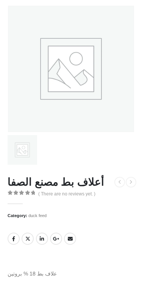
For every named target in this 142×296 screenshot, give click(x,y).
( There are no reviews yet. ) (66, 194)
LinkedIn (42, 239)
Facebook (14, 239)
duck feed (37, 215)
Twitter (28, 239)
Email (70, 239)
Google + (56, 239)
